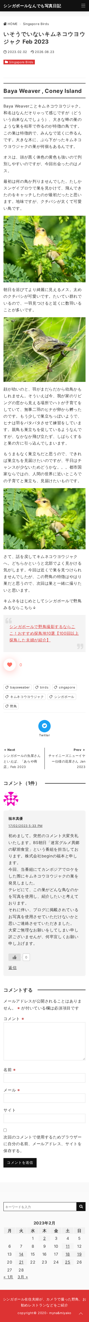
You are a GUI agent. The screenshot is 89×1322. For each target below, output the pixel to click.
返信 (12, 967)
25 (67, 1262)
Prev (78, 750)
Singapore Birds (21, 62)
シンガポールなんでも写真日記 (32, 5)
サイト (9, 1110)
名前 (9, 1069)
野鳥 (13, 706)
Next (11, 750)
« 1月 (8, 1276)
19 (79, 1254)
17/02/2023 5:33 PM (25, 826)
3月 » (23, 1276)
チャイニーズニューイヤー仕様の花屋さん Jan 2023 (67, 761)
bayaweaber (20, 687)
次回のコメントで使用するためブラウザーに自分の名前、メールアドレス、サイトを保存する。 (42, 1144)
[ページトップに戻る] (81, 1314)
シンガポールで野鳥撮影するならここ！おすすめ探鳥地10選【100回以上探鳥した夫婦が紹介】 (44, 633)
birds (44, 687)
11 (67, 1246)
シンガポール (64, 697)
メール (11, 1089)
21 (21, 1262)
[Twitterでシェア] (44, 726)
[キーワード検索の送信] (81, 1206)
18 (68, 1254)
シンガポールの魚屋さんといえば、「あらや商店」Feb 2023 (22, 761)
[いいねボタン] (9, 665)
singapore (67, 687)
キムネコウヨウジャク (27, 697)
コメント (13, 1018)
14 (21, 1254)
